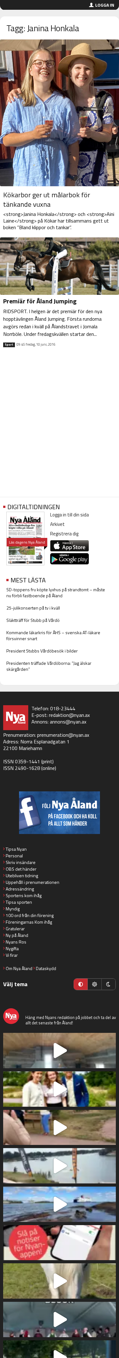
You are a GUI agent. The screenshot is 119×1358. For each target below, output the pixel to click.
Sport (9, 344)
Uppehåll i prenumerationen (32, 882)
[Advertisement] (59, 427)
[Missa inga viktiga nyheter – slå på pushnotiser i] (59, 1242)
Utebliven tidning (22, 875)
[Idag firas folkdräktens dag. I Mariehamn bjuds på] (59, 1319)
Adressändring (20, 888)
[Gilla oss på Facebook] (59, 812)
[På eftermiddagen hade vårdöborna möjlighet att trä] (59, 1089)
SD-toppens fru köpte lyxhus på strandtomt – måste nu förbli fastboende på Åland (55, 592)
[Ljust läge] (95, 984)
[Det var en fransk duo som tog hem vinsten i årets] (59, 1165)
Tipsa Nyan (16, 849)
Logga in (104, 5)
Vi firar (12, 955)
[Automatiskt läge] (81, 984)
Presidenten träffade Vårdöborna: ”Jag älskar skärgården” (48, 666)
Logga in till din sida (69, 514)
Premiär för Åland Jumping (39, 301)
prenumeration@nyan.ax (63, 735)
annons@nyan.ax (68, 721)
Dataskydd (46, 968)
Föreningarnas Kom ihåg (29, 922)
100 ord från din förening (30, 915)
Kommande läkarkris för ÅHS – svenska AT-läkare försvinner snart (53, 635)
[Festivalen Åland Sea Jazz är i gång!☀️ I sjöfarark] (59, 1050)
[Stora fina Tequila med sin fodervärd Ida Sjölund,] (59, 1281)
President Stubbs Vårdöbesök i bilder (42, 650)
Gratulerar (15, 928)
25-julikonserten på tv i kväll (33, 608)
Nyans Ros (16, 941)
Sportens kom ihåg (24, 895)
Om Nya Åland (19, 968)
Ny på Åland (17, 935)
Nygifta (12, 948)
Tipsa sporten (19, 902)
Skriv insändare (21, 862)
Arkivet (57, 524)
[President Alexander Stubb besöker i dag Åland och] (59, 1127)
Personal (14, 855)
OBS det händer (21, 869)
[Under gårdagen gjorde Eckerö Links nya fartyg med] (59, 1204)
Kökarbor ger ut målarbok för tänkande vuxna (46, 199)
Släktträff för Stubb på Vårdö (33, 620)
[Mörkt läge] (109, 984)
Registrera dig (64, 533)
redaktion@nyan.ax (69, 715)
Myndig (13, 908)
